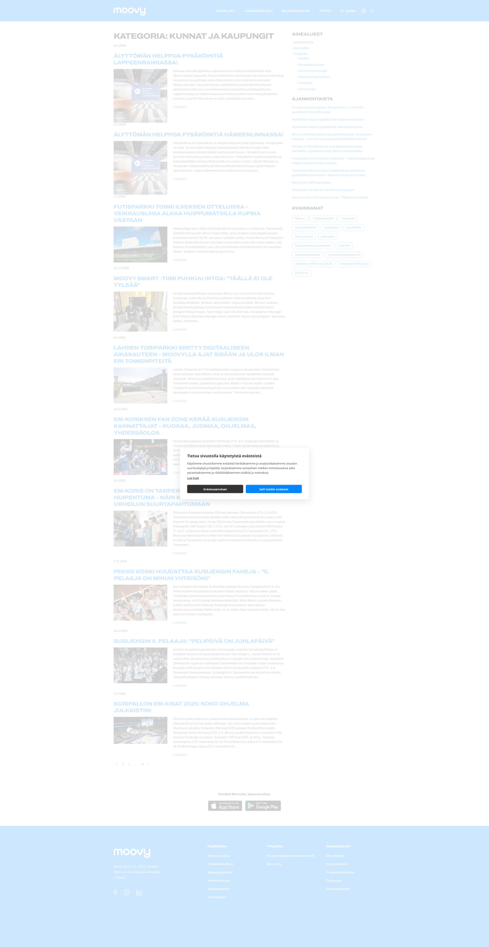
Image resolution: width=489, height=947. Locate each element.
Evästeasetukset (215, 489)
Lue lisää (193, 478)
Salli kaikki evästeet (273, 489)
